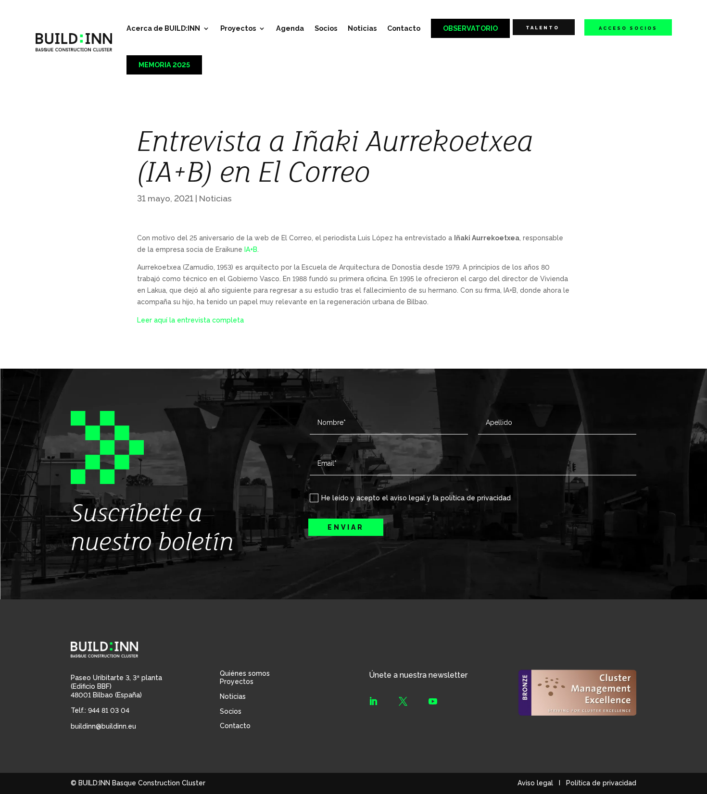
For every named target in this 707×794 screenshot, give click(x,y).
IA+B (250, 249)
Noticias (362, 28)
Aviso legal (535, 783)
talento (542, 27)
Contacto (403, 28)
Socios (326, 28)
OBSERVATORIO (470, 28)
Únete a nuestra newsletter (418, 675)
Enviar (346, 527)
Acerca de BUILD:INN (163, 28)
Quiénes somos (245, 673)
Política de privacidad (601, 783)
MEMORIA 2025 (164, 65)
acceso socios (628, 28)
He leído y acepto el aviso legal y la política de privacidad (416, 498)
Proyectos (238, 28)
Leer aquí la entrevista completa (190, 320)
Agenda (290, 28)
